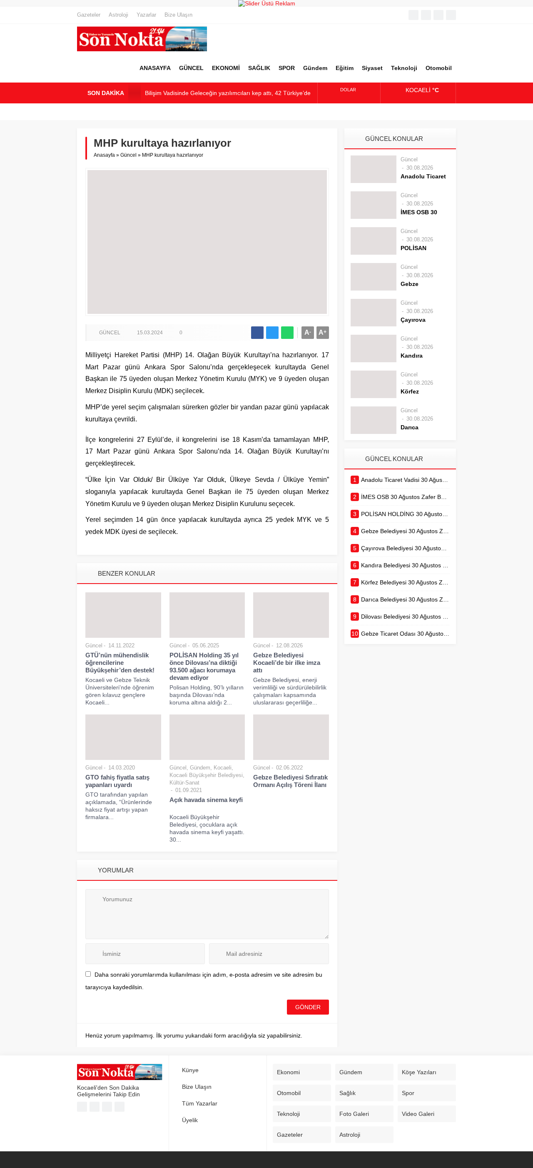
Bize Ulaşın (178, 15)
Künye (190, 1070)
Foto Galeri (354, 1113)
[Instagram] (451, 15)
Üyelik (190, 1120)
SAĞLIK (259, 68)
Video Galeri (418, 1113)
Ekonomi (288, 1072)
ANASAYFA (155, 68)
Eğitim (345, 68)
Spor (408, 1093)
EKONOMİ (226, 68)
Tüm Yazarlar (199, 1103)
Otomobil (439, 68)
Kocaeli (223, 767)
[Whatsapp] (438, 15)
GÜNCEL (191, 68)
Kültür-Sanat (184, 783)
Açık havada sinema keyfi (206, 803)
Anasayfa (104, 155)
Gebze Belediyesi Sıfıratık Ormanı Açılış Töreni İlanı (290, 781)
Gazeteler (88, 15)
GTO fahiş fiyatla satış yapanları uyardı (117, 781)
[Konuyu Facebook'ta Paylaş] (257, 332)
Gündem (315, 68)
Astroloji (118, 15)
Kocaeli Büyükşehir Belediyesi (206, 775)
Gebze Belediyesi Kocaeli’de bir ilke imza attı (286, 663)
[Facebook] (413, 15)
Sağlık (347, 1093)
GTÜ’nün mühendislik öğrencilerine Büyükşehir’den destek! (119, 663)
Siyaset (372, 68)
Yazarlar (146, 15)
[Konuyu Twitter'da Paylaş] (272, 332)
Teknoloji (404, 68)
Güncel (128, 155)
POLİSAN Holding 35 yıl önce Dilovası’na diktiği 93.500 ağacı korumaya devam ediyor (204, 666)
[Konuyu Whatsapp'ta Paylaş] (287, 332)
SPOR (287, 68)
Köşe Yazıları (419, 1072)
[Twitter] (426, 15)
